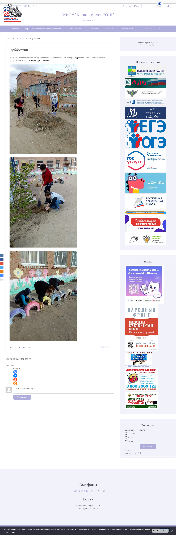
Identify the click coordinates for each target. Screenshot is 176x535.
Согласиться (160, 531)
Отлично (131, 434)
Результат (129, 450)
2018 (16, 39)
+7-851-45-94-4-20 (79, 491)
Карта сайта (88, 20)
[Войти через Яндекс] (15, 379)
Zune (23, 347)
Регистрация (128, 6)
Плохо (130, 441)
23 (28, 39)
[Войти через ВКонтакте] (15, 376)
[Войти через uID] (15, 372)
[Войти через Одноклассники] (15, 383)
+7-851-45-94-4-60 (29, 6)
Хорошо (131, 437)
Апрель (23, 39)
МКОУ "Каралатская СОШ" (88, 14)
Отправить (22, 397)
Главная (9, 39)
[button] (160, 5)
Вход (137, 6)
